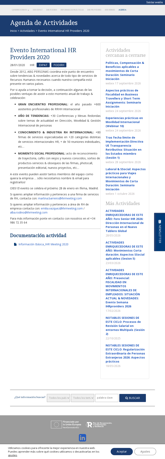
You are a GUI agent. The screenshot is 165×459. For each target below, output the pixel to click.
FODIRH (59, 65)
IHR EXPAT (38, 10)
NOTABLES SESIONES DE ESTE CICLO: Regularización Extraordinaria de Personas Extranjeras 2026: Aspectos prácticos (125, 353)
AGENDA (122, 10)
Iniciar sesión (154, 2)
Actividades (27, 31)
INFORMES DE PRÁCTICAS (72, 10)
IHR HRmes (110, 10)
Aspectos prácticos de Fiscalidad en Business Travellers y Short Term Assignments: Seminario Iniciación (123, 98)
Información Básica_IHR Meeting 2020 (43, 244)
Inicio (13, 31)
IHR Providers (94, 10)
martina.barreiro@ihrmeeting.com (60, 198)
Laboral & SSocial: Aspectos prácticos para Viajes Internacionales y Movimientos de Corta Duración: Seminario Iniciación (126, 179)
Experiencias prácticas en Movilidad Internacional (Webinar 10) (124, 122)
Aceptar (122, 451)
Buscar (134, 398)
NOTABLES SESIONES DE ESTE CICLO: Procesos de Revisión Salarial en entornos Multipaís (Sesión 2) (125, 326)
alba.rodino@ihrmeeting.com (28, 212)
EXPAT (43, 65)
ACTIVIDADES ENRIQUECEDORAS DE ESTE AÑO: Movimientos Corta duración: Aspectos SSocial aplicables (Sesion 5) (125, 250)
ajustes (12, 455)
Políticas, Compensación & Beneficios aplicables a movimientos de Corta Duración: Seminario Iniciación (125, 71)
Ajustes (145, 451)
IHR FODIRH (51, 10)
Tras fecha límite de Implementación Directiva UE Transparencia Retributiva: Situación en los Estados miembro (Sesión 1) (124, 148)
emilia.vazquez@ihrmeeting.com (62, 208)
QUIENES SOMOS (19, 10)
